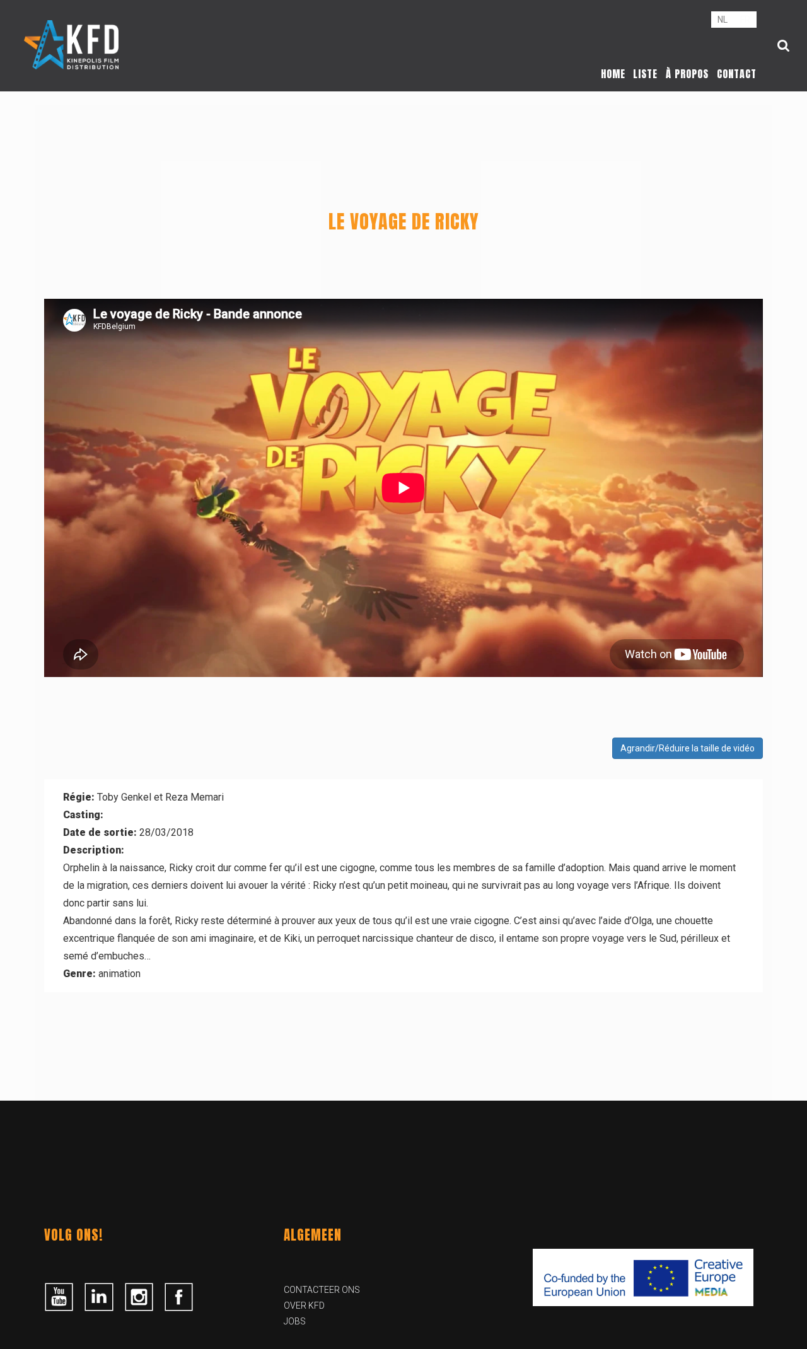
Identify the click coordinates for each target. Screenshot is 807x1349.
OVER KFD (304, 1305)
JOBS (295, 1321)
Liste (645, 73)
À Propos (687, 73)
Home (613, 73)
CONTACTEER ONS (322, 1290)
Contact (737, 73)
